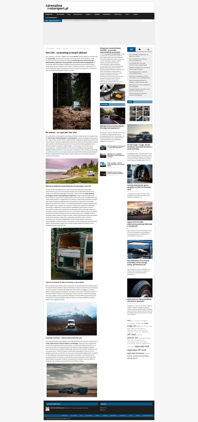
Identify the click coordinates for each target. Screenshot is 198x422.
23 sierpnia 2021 (105, 130)
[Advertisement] (99, 33)
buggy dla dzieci (140, 326)
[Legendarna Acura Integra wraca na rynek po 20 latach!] (103, 173)
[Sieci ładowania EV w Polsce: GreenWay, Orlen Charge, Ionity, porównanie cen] (139, 249)
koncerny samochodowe (142, 330)
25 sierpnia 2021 (111, 149)
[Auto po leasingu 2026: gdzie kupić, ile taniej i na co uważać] (133, 108)
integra (132, 328)
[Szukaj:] (144, 20)
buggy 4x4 (131, 326)
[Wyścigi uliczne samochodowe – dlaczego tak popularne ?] (112, 116)
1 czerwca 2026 (132, 266)
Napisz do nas (103, 407)
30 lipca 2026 (131, 151)
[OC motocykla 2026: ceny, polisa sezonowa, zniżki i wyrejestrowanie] (146, 108)
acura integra (137, 320)
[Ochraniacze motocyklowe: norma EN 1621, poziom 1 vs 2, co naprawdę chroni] (146, 113)
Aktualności (60, 14)
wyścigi (129, 356)
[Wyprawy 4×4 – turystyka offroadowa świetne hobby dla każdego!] (103, 155)
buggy (146, 323)
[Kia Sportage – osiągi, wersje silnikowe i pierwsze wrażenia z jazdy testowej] (139, 133)
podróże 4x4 (132, 337)
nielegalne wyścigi (145, 331)
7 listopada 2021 (111, 167)
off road (131, 334)
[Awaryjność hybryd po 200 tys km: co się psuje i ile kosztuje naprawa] (146, 118)
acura (132, 320)
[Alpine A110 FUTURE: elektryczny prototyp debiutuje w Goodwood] (139, 210)
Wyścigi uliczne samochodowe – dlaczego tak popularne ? (112, 127)
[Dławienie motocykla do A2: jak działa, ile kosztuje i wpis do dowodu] (133, 113)
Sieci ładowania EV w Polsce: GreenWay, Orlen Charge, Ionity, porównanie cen (138, 263)
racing (131, 340)
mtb (140, 331)
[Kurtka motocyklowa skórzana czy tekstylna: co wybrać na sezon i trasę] (133, 118)
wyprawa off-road (136, 349)
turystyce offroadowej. (53, 156)
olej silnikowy (139, 334)
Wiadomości (106, 14)
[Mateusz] (47, 410)
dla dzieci (146, 326)
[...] (113, 141)
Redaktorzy (102, 410)
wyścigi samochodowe (140, 356)
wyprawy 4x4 (147, 353)
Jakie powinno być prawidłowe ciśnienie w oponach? (139, 300)
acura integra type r (131, 323)
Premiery (97, 14)
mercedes (136, 331)
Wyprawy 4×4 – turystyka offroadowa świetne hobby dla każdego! (115, 155)
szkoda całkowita (143, 341)
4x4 (128, 320)
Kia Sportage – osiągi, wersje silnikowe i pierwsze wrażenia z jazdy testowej (139, 147)
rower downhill (137, 340)
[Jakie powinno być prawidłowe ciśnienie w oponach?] (139, 287)
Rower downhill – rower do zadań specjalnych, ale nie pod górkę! (115, 164)
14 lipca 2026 (131, 228)
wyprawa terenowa (135, 353)
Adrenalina (48, 14)
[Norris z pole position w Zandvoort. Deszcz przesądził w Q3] (140, 108)
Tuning (135, 14)
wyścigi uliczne (132, 358)
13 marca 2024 (131, 303)
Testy (127, 14)
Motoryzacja (78, 14)
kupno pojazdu (130, 331)
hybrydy (128, 328)
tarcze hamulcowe (131, 343)
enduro (150, 326)
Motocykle (118, 14)
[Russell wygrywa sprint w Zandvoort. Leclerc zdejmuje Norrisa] (140, 113)
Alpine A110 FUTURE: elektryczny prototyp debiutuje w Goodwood (139, 224)
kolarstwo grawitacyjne (131, 330)
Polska (128, 340)
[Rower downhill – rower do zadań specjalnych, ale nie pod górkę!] (103, 164)
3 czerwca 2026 (132, 191)
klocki (136, 328)
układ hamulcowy (130, 346)
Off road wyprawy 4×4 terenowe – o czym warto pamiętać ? (116, 146)
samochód (142, 340)
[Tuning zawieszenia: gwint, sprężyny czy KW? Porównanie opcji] (139, 173)
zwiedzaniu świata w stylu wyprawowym (59, 152)
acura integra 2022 (144, 320)
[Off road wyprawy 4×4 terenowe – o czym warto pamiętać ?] (103, 147)
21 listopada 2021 (111, 175)
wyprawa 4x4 (142, 346)
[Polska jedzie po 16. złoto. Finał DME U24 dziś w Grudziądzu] (140, 118)
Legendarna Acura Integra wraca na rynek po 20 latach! (115, 172)
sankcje (137, 341)
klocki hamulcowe (141, 328)
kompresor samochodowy (113, 54)
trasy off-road (138, 343)
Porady (88, 14)
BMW (142, 323)
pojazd (140, 338)
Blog (68, 14)
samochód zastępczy (131, 341)
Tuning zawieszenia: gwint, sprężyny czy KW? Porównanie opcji (139, 187)
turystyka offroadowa (146, 343)
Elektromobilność (51, 17)
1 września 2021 (111, 158)
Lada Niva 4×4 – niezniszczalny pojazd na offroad (76, 408)
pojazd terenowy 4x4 (146, 338)
